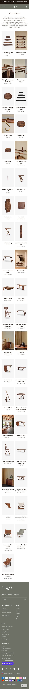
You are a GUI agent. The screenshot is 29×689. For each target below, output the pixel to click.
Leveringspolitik (5, 639)
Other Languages (6, 615)
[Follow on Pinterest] (10, 669)
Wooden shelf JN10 (21, 52)
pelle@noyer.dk (9, 660)
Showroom (18, 613)
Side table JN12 (21, 189)
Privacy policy (5, 629)
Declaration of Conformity (5, 635)
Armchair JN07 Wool (21, 545)
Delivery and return (6, 612)
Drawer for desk (8, 298)
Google (9, 655)
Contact (18, 608)
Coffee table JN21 (21, 435)
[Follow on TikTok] (18, 669)
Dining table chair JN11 (8, 461)
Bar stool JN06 (8, 407)
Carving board (8, 217)
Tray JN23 (21, 352)
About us (18, 611)
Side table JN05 (8, 243)
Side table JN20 (8, 380)
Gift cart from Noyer (8, 435)
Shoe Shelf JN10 (21, 270)
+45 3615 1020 (7, 658)
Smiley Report (5, 632)
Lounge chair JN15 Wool (21, 517)
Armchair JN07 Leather (8, 574)
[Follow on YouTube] (14, 669)
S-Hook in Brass (8, 135)
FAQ (17, 616)
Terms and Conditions (7, 626)
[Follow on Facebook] (3, 669)
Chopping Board (21, 135)
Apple (13, 655)
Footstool (7, 517)
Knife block (21, 217)
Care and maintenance (5, 609)
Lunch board (8, 161)
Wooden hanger (21, 80)
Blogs (17, 619)
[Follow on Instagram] (6, 669)
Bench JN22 (21, 298)
